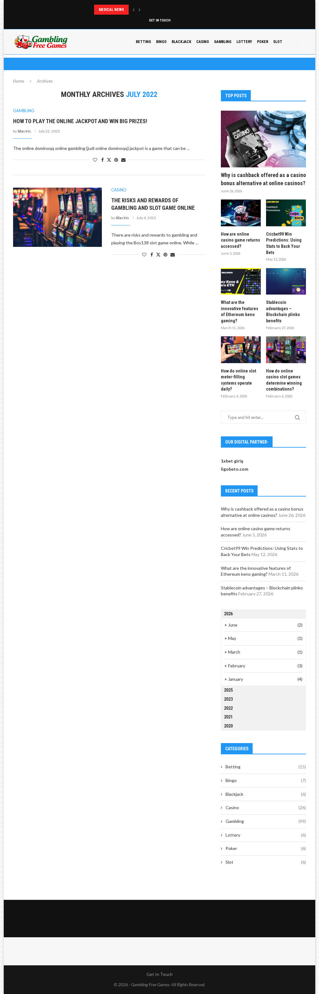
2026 (228, 613)
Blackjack (181, 42)
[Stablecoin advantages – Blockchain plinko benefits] (286, 281)
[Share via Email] (123, 159)
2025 (228, 690)
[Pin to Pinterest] (116, 159)
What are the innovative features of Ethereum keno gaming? (239, 311)
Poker (262, 42)
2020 (228, 725)
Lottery (244, 42)
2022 (228, 708)
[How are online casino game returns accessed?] (241, 212)
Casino (202, 42)
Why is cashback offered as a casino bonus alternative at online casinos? (263, 179)
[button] (133, 10)
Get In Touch (159, 20)
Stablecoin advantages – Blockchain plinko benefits (283, 311)
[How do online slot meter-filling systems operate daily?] (241, 349)
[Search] (303, 41)
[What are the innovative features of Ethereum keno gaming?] (241, 281)
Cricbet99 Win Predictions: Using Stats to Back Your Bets (284, 243)
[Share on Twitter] (109, 159)
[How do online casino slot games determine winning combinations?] (286, 349)
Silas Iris (24, 131)
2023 (228, 699)
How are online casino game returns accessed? (240, 240)
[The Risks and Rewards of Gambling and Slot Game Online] (57, 217)
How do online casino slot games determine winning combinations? (284, 380)
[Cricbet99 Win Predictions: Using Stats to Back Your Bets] (286, 212)
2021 (228, 716)
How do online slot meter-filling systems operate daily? (238, 380)
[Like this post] (95, 159)
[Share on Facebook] (102, 159)
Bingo (161, 42)
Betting (143, 42)
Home (18, 81)
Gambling (222, 42)
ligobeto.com (234, 469)
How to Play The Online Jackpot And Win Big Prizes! (80, 121)
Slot (277, 42)
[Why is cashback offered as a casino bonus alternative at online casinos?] (263, 139)
